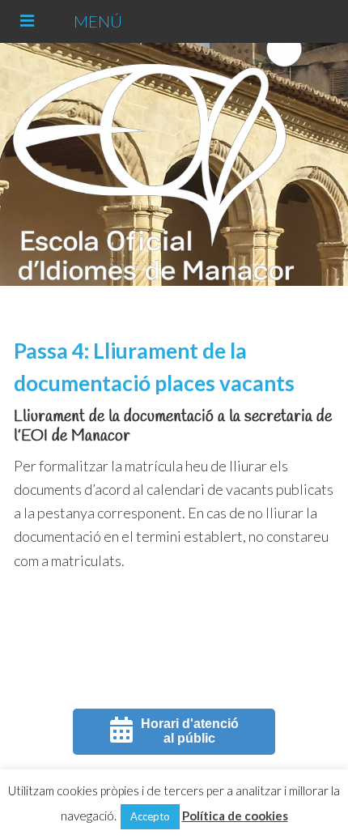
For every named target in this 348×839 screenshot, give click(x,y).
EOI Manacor (170, 164)
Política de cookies (235, 815)
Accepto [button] (150, 816)
